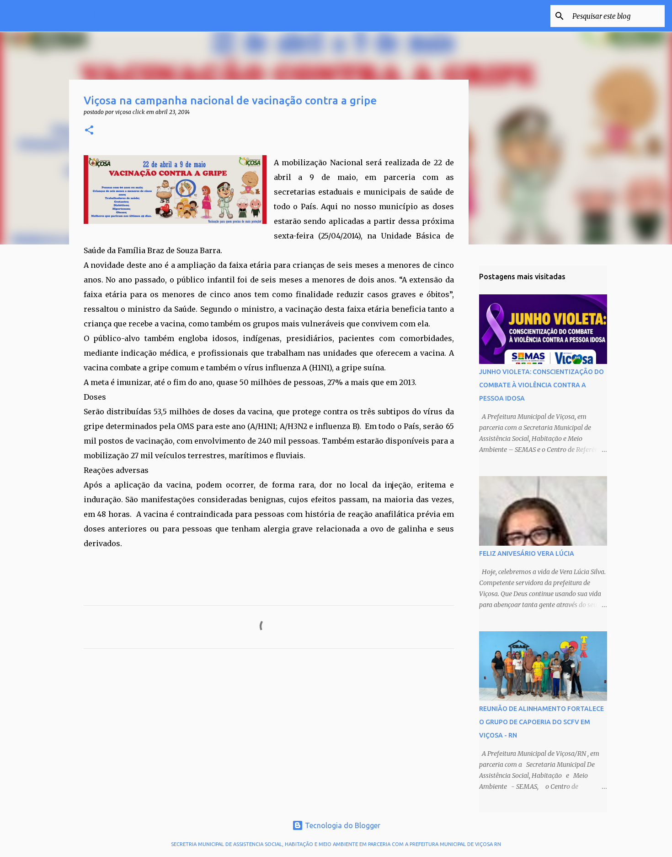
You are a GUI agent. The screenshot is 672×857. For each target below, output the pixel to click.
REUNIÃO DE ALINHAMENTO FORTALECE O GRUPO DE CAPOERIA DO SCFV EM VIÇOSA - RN (541, 722)
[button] (89, 131)
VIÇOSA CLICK (74, 15)
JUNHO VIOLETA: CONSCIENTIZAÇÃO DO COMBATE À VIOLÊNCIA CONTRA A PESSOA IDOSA (541, 385)
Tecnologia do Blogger (341, 825)
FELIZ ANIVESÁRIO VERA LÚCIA (526, 553)
